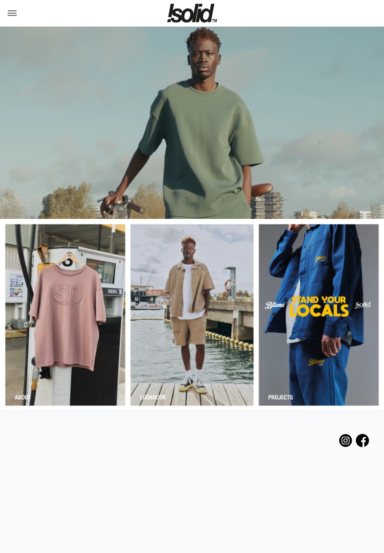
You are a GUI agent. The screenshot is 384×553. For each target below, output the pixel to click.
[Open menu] (10, 13)
